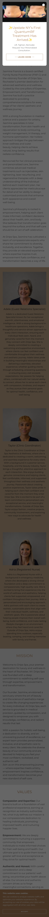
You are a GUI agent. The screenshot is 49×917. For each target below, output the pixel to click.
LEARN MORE (24, 57)
